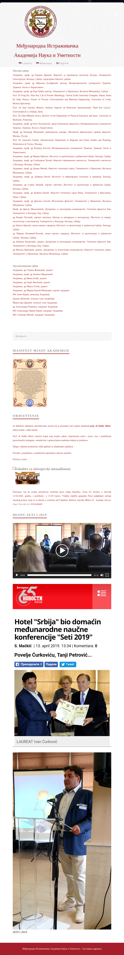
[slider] (59, 575)
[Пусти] (17, 575)
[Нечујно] (101, 575)
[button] (62, 550)
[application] (62, 550)
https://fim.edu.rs (20, 504)
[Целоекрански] (107, 575)
